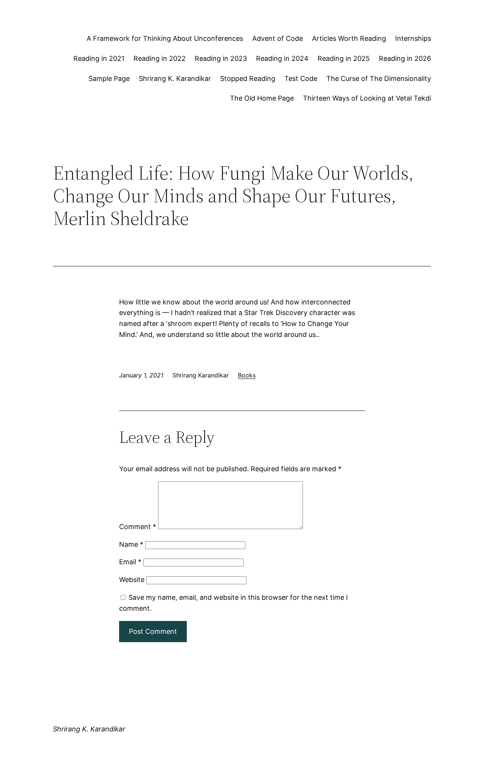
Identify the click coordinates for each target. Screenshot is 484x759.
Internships (413, 38)
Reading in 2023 (221, 58)
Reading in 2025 (344, 58)
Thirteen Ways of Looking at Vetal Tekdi (367, 98)
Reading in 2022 (159, 58)
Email (130, 562)
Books (247, 375)
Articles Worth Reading (349, 38)
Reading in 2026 (405, 58)
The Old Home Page (262, 98)
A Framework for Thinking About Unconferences (165, 38)
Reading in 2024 (282, 58)
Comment (137, 527)
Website (131, 580)
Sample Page (109, 78)
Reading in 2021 (98, 58)
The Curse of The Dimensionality (378, 78)
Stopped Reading (247, 78)
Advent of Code (277, 38)
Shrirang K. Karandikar (175, 78)
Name (131, 544)
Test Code (300, 78)
